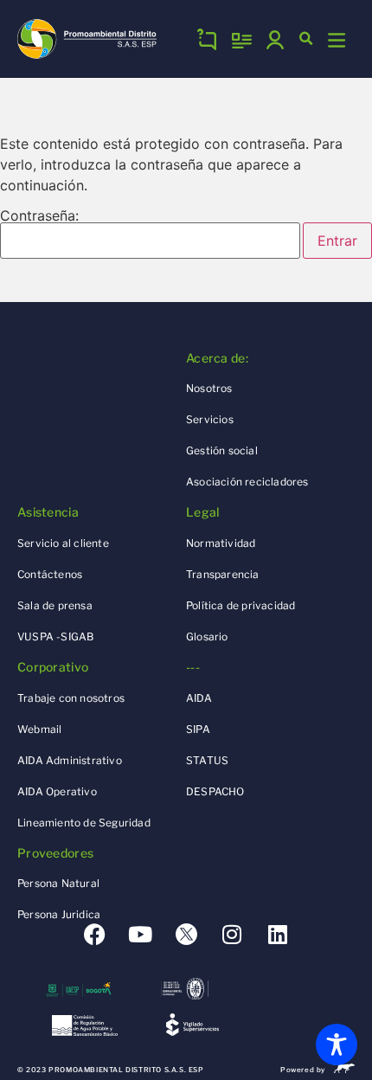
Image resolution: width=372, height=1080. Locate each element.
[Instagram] (232, 934)
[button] (306, 39)
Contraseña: (39, 216)
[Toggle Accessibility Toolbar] (336, 1044)
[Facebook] (95, 934)
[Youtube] (140, 934)
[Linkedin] (278, 934)
